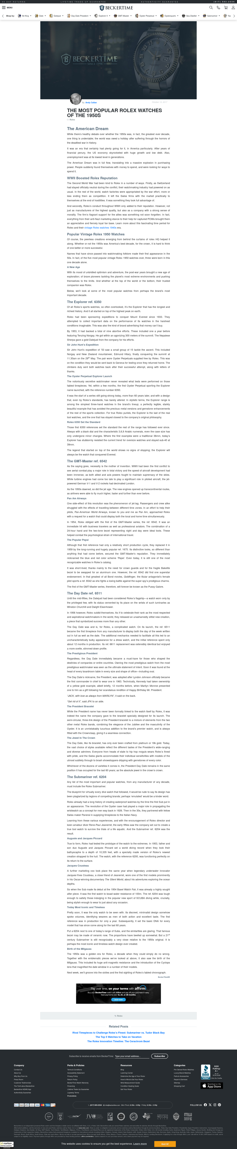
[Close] (159, 548)
